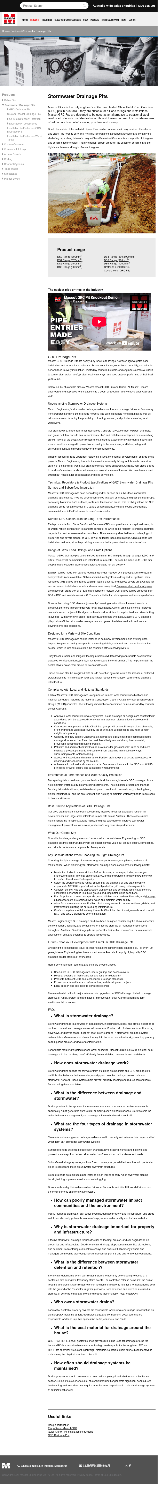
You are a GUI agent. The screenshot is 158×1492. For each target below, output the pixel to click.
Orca (85, 19)
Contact (132, 19)
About (25, 19)
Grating (8, 159)
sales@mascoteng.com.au (96, 1465)
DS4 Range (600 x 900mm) (119, 256)
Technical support (110, 19)
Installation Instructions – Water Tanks (24, 137)
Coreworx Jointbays (15, 149)
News (123, 19)
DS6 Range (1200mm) (117, 263)
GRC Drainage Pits (20, 109)
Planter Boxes (12, 178)
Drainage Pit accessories (23, 123)
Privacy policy (84, 1474)
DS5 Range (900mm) (116, 260)
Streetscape (10, 173)
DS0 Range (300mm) (69, 256)
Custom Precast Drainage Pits (24, 113)
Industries (47, 19)
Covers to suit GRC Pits (117, 270)
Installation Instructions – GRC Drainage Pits (24, 129)
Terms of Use (100, 1474)
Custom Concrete (14, 144)
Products (34, 19)
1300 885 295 (146, 5)
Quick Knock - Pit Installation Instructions (70, 1431)
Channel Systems (14, 164)
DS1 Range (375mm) (69, 260)
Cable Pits (10, 100)
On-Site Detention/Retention (25, 118)
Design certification (58, 1424)
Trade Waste (11, 168)
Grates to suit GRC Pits (116, 267)
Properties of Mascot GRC (62, 1428)
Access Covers (12, 154)
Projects (94, 19)
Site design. (115, 1474)
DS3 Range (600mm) (69, 267)
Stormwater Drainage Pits (20, 105)
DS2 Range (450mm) (69, 263)
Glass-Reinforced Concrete (68, 19)
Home (5, 31)
